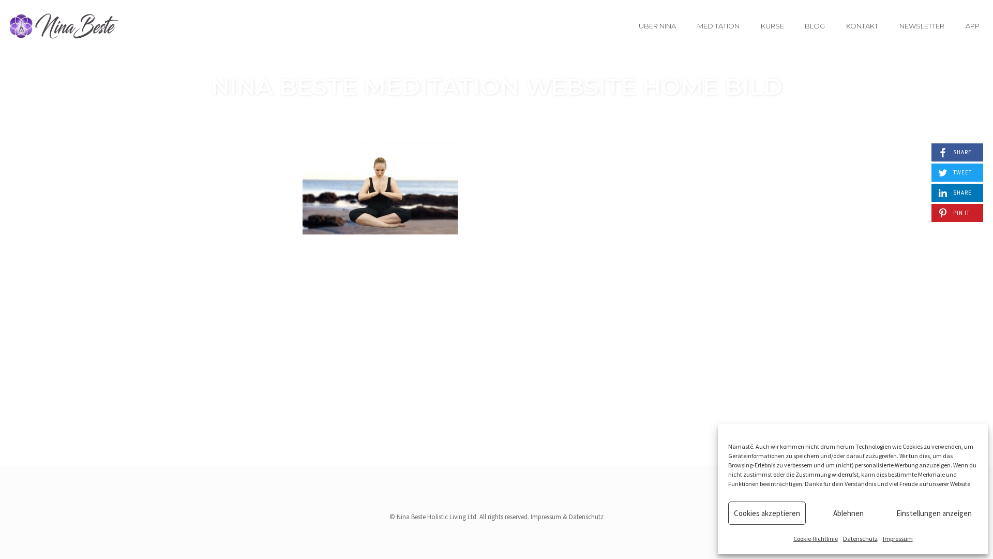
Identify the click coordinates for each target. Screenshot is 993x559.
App (973, 26)
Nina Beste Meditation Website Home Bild (497, 86)
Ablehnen (848, 513)
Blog (815, 26)
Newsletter (921, 26)
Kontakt (862, 26)
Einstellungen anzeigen (934, 513)
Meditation (718, 26)
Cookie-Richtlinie (815, 538)
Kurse (772, 26)
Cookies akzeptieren (767, 513)
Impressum (898, 538)
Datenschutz (860, 538)
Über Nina (657, 26)
